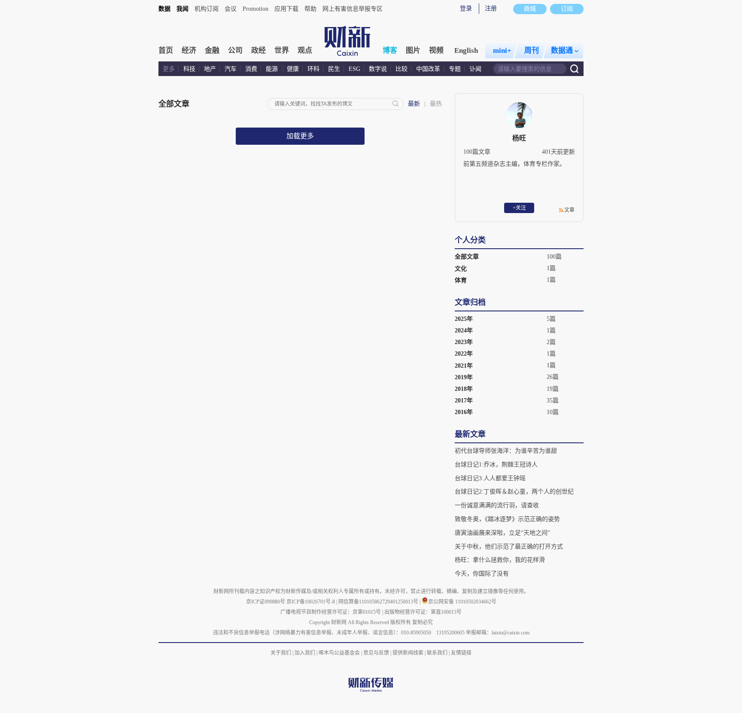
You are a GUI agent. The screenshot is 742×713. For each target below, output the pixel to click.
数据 (164, 9)
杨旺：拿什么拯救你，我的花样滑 (500, 560)
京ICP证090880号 (265, 602)
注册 (491, 8)
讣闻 (475, 69)
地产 (210, 69)
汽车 (231, 69)
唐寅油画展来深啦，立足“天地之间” (502, 533)
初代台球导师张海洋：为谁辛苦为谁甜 (506, 451)
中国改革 (428, 69)
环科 (313, 69)
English (466, 50)
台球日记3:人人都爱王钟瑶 (490, 478)
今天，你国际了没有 (482, 573)
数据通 (562, 50)
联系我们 (437, 653)
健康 (293, 69)
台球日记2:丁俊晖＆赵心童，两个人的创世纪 (514, 491)
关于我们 (281, 653)
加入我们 (305, 653)
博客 (390, 50)
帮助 (310, 9)
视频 (436, 50)
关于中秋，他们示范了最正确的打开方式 (509, 546)
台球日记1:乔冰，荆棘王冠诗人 (496, 464)
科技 (189, 69)
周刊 (531, 50)
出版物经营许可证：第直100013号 (423, 612)
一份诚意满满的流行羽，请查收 (497, 505)
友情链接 (461, 653)
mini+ (502, 50)
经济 (189, 50)
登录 (466, 8)
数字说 (378, 69)
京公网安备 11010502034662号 (462, 602)
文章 (569, 210)
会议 (231, 9)
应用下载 (286, 9)
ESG (354, 69)
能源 (273, 69)
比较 (401, 69)
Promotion (255, 9)
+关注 (519, 208)
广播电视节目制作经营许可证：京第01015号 (330, 612)
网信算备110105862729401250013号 (379, 602)
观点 (305, 50)
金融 (212, 50)
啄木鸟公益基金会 (340, 653)
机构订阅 (207, 9)
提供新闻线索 (407, 653)
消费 (251, 69)
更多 (169, 69)
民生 (334, 69)
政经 (258, 50)
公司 (235, 50)
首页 (165, 50)
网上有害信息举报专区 (352, 9)
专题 (455, 69)
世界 (281, 50)
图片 (413, 50)
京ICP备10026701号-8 (311, 602)
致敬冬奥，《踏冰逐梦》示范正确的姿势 (507, 519)
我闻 (182, 9)
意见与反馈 (376, 653)
